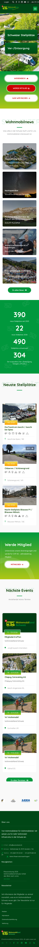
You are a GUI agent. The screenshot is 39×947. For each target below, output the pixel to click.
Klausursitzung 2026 (13, 159)
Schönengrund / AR (15, 480)
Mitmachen (16, 564)
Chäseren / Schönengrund (17, 468)
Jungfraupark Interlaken (17, 648)
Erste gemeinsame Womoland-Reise (18, 272)
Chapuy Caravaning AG (15, 677)
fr (36, 2)
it (38, 2)
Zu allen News (18, 290)
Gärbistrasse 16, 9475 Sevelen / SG (22, 849)
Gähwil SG (11, 768)
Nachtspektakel (11, 190)
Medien (4, 911)
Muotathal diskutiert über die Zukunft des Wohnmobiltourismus (19, 218)
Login (6, 2)
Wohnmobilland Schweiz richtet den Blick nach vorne (15, 875)
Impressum (5, 915)
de (33, 2)
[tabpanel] (19, 35)
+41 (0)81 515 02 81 (16, 853)
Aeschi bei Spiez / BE (15, 439)
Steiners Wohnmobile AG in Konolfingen (16, 246)
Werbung (5, 923)
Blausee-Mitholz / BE (15, 522)
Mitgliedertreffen (13, 637)
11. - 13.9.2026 (12, 632)
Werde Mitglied (20, 88)
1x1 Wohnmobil (12, 717)
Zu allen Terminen (18, 780)
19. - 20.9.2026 (12, 713)
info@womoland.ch (15, 845)
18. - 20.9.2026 (12, 672)
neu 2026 (11, 422)
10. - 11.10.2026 (12, 753)
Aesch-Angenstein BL (15, 688)
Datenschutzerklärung (9, 919)
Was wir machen (20, 98)
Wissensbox (20, 78)
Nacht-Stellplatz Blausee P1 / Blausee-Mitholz (18, 510)
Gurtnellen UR (13, 728)
